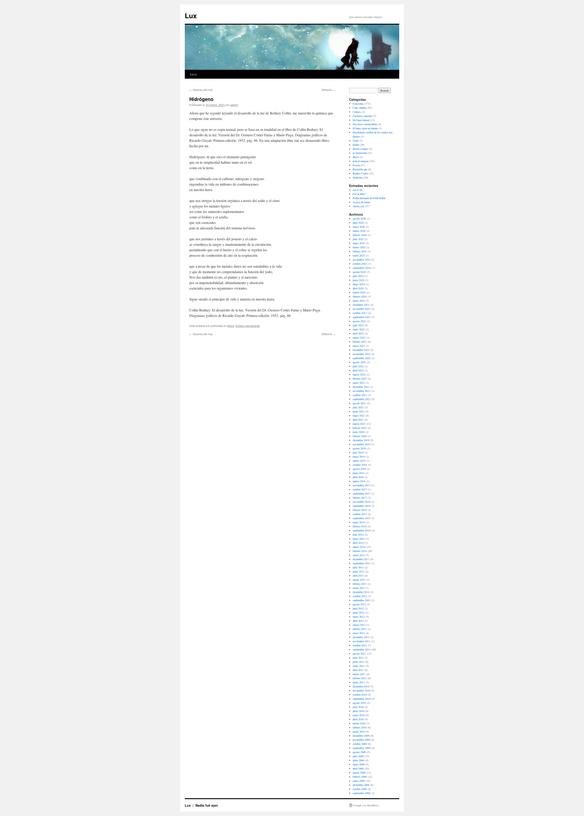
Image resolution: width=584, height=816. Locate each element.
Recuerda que (360, 169)
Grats (356, 140)
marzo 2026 (359, 231)
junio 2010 (358, 711)
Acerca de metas (361, 202)
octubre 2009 (360, 744)
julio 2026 (358, 222)
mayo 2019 (359, 456)
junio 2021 (358, 411)
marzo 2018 (359, 481)
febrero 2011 (360, 678)
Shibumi (328, 90)
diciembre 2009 (361, 735)
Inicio (193, 74)
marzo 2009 (359, 772)
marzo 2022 (359, 374)
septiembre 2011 (361, 649)
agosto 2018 (359, 469)
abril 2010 (358, 719)
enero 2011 (359, 682)
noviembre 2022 (361, 354)
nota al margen (360, 161)
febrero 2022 (360, 378)
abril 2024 (358, 288)
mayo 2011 (359, 666)
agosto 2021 (359, 403)
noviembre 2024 (361, 259)
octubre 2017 (360, 489)
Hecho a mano (360, 148)
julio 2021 (358, 407)
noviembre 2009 (361, 739)
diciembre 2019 (361, 440)
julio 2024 (358, 276)
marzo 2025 (359, 247)
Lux (191, 15)
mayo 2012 (359, 616)
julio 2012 (358, 608)
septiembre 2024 (361, 267)
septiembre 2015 (361, 518)
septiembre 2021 (361, 399)
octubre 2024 (360, 263)
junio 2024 (358, 280)
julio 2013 (358, 567)
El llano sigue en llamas (365, 128)
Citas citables (360, 107)
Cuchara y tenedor (362, 116)
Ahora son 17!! (361, 206)
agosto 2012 (359, 604)
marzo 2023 (359, 337)
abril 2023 (358, 333)
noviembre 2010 (361, 690)
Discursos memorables (365, 124)
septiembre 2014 (361, 530)
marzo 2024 (359, 292)
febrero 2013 (360, 583)
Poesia (356, 165)
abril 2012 (358, 620)
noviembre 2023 (361, 309)
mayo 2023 (359, 329)
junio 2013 (358, 571)
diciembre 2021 (361, 387)
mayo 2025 (359, 243)
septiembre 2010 (361, 698)
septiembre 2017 (361, 493)
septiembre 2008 (361, 793)
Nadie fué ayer (207, 805)
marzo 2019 (359, 460)
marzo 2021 (359, 423)
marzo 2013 (359, 579)
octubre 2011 (360, 645)
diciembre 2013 (361, 559)
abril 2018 (358, 477)
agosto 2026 (359, 218)
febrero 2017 (360, 497)
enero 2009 (359, 780)
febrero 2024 (360, 296)
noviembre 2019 (361, 444)
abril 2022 (358, 370)
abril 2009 (358, 768)
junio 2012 (358, 612)
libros (230, 326)
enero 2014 (359, 555)
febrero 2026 (360, 235)
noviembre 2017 (361, 485)
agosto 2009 (359, 752)
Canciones (358, 103)
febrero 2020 (360, 436)
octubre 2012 (360, 596)
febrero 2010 (360, 727)
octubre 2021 (360, 395)
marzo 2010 (359, 723)
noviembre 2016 (361, 501)
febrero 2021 (360, 428)
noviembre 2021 (361, 391)
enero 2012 (359, 633)
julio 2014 (358, 534)
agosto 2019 (359, 448)
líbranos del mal (201, 90)
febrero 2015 (360, 526)
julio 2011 (358, 657)
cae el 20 (357, 190)
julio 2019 (358, 452)
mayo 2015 (359, 522)
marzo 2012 (359, 625)
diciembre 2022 (361, 350)
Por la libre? (359, 194)
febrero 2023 (360, 341)
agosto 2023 (359, 321)
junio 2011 (358, 661)
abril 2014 (358, 542)
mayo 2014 (359, 538)
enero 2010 (359, 731)
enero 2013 (359, 588)
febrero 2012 (360, 629)
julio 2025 (358, 239)
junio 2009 (358, 760)
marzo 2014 (359, 547)
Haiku (356, 144)
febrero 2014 (360, 551)
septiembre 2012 (361, 600)
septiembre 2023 (361, 317)
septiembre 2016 (361, 506)
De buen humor (361, 120)
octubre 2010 (360, 694)
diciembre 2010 (361, 686)
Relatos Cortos (361, 173)
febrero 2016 (360, 510)
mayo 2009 (359, 764)
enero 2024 (359, 300)
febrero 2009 (360, 776)
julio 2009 (358, 756)
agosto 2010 (359, 703)
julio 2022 (358, 366)
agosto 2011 (359, 653)
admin (234, 105)
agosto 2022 (359, 362)
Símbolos (358, 177)
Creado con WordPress (366, 805)
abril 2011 (358, 670)
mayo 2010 (359, 715)
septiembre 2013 (361, 563)
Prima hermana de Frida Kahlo (369, 198)
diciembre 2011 (361, 637)
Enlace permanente (247, 326)
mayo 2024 (359, 284)
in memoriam (360, 153)
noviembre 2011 (361, 641)
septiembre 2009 (361, 748)
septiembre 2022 (361, 358)
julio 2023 (358, 325)
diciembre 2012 (361, 592)
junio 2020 (358, 432)
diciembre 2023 (361, 304)
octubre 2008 (360, 789)
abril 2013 (358, 575)
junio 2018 (358, 473)
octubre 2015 (360, 514)
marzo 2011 (359, 674)
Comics (357, 112)
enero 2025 (359, 255)
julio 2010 (358, 707)
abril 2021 (358, 419)
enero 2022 (359, 382)
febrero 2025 (360, 251)
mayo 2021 (359, 415)
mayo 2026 (359, 226)
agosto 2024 (359, 272)
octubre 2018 (360, 464)
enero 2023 (359, 345)
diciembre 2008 (361, 785)
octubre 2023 (360, 313)
